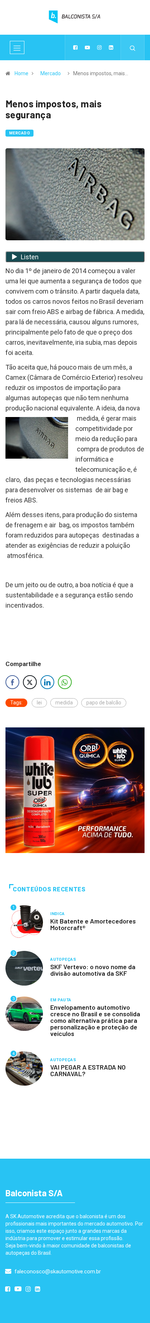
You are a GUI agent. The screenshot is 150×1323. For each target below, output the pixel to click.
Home (21, 73)
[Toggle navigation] (17, 47)
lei (39, 703)
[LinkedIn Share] (47, 682)
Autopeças (63, 959)
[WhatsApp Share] (65, 682)
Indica (57, 913)
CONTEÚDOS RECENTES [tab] (49, 889)
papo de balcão (103, 703)
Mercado (50, 73)
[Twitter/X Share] (30, 682)
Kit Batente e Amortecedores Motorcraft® (93, 924)
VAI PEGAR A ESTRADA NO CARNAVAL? (88, 1070)
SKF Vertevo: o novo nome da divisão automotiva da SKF (92, 970)
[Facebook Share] (12, 682)
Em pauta (60, 1000)
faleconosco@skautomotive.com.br (57, 1271)
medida (64, 703)
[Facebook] (75, 47)
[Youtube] (87, 47)
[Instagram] (99, 47)
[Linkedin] (111, 47)
